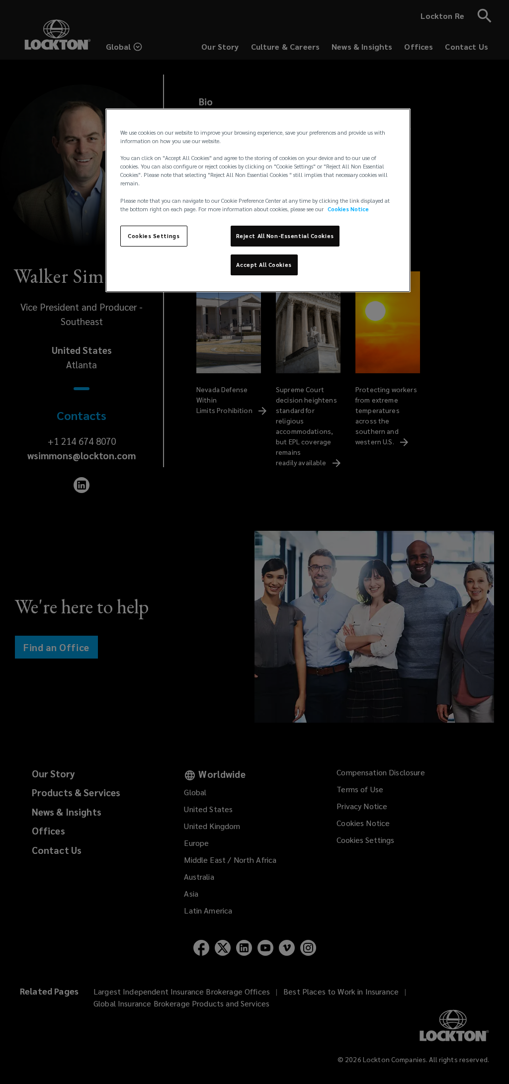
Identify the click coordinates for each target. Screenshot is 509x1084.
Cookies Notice (348, 209)
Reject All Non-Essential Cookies (285, 236)
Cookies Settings (153, 236)
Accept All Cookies (263, 264)
